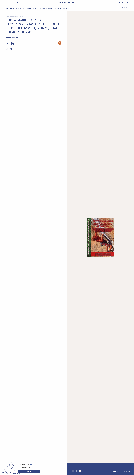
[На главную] (67, 2)
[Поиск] (14, 2)
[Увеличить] (80, 471)
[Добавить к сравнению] (11, 48)
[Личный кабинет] (119, 2)
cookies (32, 464)
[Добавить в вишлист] (7, 48)
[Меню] (8, 2)
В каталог (125, 7)
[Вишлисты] (123, 2)
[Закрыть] (38, 464)
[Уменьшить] (73, 471)
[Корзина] (127, 2)
